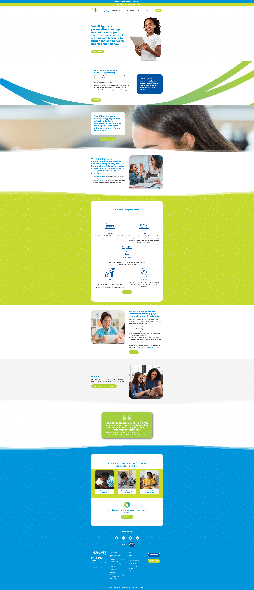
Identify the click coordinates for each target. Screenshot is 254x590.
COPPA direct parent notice (134, 569)
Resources (113, 569)
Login (158, 10)
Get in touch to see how (108, 139)
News (130, 555)
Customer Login (154, 554)
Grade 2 (112, 566)
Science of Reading (100, 176)
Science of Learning (100, 180)
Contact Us (132, 558)
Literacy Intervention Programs (116, 555)
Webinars (132, 10)
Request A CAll (154, 560)
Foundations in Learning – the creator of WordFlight (117, 576)
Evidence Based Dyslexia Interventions (117, 560)
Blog (128, 10)
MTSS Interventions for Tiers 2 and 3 (150, 347)
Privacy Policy (133, 566)
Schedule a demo (97, 51)
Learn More (96, 99)
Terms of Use (132, 563)
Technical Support (134, 560)
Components (113, 552)
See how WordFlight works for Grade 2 (104, 386)
